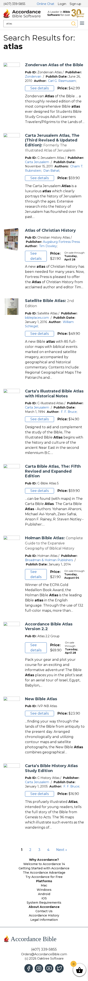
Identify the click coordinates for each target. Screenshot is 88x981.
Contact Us (44, 911)
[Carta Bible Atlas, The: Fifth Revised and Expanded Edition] (11, 495)
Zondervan (33, 76)
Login (62, 4)
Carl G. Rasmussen (62, 81)
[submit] (73, 23)
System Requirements (44, 902)
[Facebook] (28, 968)
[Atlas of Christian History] (11, 259)
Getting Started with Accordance (44, 868)
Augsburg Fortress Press (61, 242)
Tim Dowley (48, 246)
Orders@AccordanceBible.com (44, 954)
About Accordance (44, 907)
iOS (44, 898)
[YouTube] (49, 968)
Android (44, 894)
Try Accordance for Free (44, 877)
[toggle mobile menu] (82, 23)
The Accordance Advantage (44, 872)
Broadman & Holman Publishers (49, 560)
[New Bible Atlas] (11, 726)
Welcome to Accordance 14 (44, 864)
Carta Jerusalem (37, 162)
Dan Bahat (51, 171)
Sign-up (75, 4)
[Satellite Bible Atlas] (11, 339)
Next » (61, 850)
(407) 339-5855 (14, 4)
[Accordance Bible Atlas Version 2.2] (11, 655)
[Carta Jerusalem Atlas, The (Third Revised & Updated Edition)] (11, 176)
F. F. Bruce (69, 412)
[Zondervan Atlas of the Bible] (11, 94)
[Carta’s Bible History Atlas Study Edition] (11, 796)
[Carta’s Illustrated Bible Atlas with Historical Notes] (11, 422)
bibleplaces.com (37, 318)
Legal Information (44, 920)
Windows (44, 890)
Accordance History (44, 915)
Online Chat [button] (45, 4)
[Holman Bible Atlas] (11, 574)
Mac (44, 885)
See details (39, 88)
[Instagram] (39, 968)
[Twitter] (59, 968)
